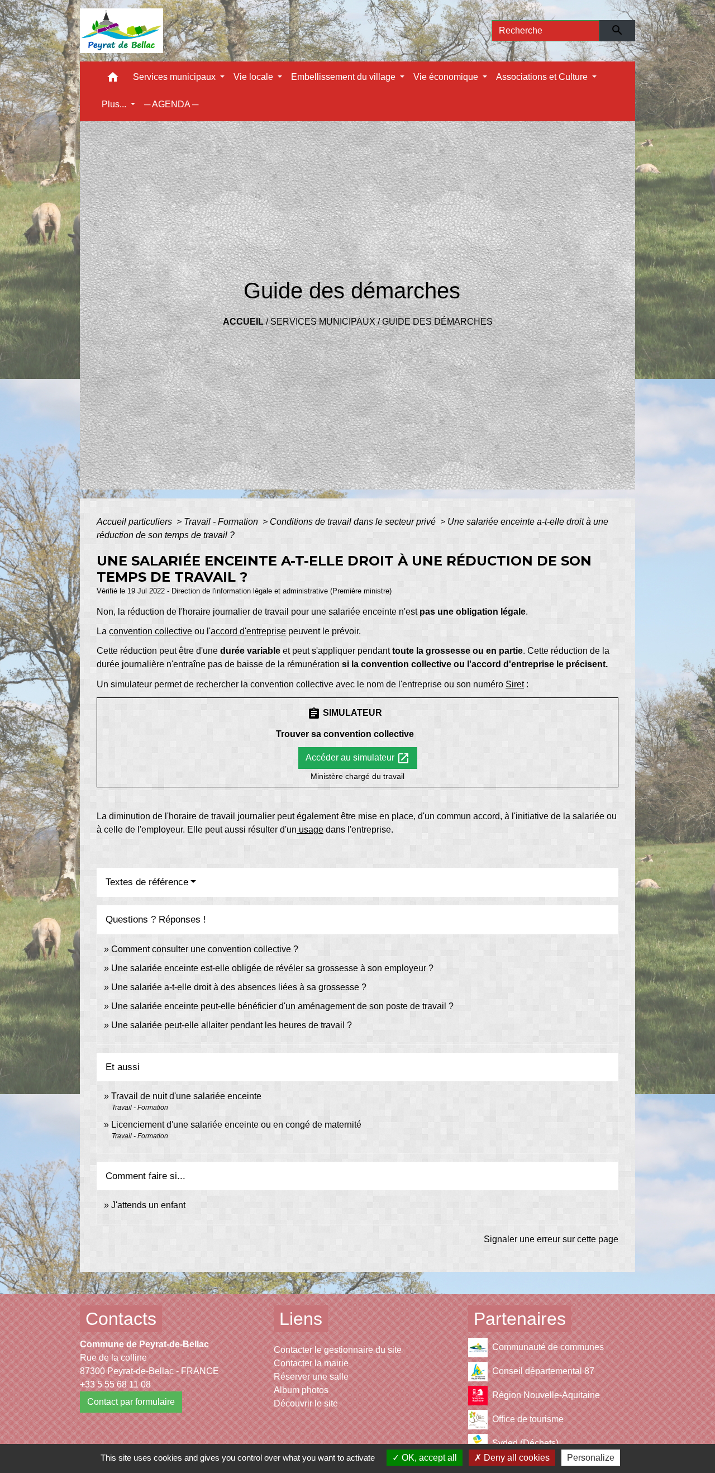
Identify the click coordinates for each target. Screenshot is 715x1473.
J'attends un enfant (148, 1205)
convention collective (150, 631)
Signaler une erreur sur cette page (551, 1239)
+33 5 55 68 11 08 (115, 1384)
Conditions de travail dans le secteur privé (354, 521)
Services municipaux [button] (175, 77)
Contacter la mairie (311, 1363)
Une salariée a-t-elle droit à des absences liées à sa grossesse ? (238, 987)
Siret (515, 684)
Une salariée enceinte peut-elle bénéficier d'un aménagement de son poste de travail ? (282, 1006)
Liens (300, 1319)
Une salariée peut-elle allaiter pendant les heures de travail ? (231, 1025)
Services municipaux (322, 321)
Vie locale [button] (254, 77)
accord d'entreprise (248, 631)
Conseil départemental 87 (543, 1371)
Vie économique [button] (446, 77)
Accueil (243, 321)
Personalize (590, 1457)
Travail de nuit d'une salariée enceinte (186, 1096)
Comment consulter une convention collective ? (204, 949)
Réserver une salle (311, 1376)
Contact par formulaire (131, 1402)
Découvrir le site (306, 1403)
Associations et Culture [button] (543, 77)
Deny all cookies (516, 1457)
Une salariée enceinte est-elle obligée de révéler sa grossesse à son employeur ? (272, 968)
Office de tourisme (528, 1419)
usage (310, 829)
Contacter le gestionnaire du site (338, 1350)
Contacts (120, 1319)
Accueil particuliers (135, 521)
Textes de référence (147, 882)
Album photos (301, 1390)
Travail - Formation (222, 521)
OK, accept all (428, 1457)
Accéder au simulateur (358, 758)
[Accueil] (121, 31)
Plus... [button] (115, 104)
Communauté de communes (548, 1347)
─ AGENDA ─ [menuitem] (171, 104)
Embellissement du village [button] (344, 77)
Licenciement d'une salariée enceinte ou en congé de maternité (236, 1124)
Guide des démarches (437, 321)
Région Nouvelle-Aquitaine (546, 1395)
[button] (112, 79)
